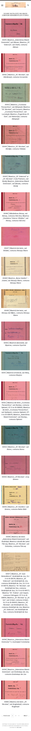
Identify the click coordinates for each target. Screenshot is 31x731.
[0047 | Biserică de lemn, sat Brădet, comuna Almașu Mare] (15, 228)
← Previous (6, 715)
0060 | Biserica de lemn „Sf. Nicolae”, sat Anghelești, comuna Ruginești (15, 704)
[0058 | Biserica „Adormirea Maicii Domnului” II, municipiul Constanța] (15, 619)
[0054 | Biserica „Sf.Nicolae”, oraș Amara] (15, 456)
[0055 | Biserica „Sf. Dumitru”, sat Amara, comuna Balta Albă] (15, 486)
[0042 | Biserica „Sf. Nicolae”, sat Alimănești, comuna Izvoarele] (15, 54)
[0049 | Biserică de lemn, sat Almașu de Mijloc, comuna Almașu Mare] (15, 290)
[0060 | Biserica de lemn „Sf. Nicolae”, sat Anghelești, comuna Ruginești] (15, 681)
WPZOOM (19, 727)
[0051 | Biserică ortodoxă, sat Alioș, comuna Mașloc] (15, 352)
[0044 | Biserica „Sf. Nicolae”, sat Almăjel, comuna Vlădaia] (15, 126)
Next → (26, 715)
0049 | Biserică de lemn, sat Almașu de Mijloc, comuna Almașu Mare (16, 312)
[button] (2, 5)
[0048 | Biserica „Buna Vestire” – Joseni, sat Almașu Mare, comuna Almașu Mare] (15, 258)
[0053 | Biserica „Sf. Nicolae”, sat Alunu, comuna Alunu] (15, 427)
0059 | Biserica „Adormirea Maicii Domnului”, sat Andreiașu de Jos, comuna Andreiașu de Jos (15, 671)
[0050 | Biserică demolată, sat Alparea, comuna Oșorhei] (15, 322)
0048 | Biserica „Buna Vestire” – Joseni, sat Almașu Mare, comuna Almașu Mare (15, 280)
